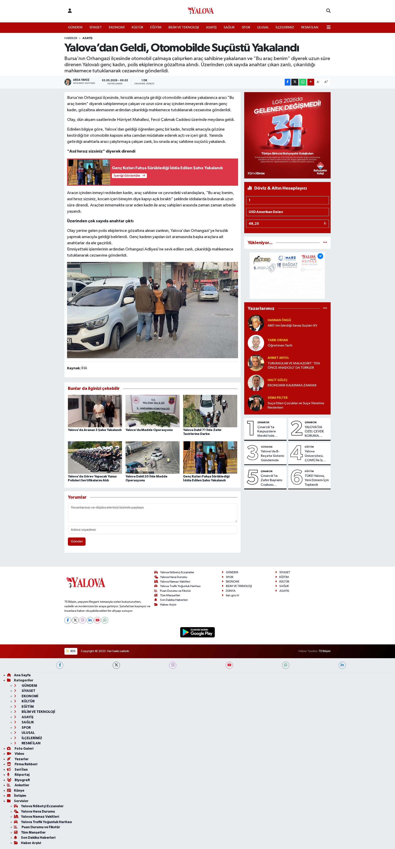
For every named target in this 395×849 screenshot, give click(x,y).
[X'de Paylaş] (294, 82)
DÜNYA (231, 590)
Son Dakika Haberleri (174, 599)
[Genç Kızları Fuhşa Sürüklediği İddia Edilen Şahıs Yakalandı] (210, 457)
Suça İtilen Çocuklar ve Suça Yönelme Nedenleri (296, 405)
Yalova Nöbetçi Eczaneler (177, 572)
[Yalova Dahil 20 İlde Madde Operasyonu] (152, 457)
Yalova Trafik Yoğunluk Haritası (180, 586)
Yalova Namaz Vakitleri (175, 581)
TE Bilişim (325, 651)
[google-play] (197, 632)
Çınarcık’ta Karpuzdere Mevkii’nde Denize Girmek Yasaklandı (268, 431)
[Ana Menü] (329, 27)
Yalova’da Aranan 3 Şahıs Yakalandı (95, 430)
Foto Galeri (23, 748)
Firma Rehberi (25, 764)
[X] (75, 620)
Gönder (77, 541)
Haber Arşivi (168, 604)
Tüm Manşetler (170, 595)
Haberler (70, 38)
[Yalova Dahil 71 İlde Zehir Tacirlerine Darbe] (210, 411)
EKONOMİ (117, 27)
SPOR (246, 27)
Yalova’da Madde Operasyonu (149, 430)
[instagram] (172, 665)
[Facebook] (67, 620)
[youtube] (229, 665)
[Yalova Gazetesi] (200, 11)
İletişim (20, 795)
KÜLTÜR (137, 27)
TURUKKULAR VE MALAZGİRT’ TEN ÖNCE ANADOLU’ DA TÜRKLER (294, 365)
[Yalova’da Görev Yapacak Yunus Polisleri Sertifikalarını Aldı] (95, 457)
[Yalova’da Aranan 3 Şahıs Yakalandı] (95, 411)
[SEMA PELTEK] (256, 402)
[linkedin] (342, 665)
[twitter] (116, 665)
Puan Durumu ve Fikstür (175, 590)
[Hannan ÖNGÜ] (256, 323)
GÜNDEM (75, 27)
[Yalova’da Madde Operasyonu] (152, 411)
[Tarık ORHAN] (256, 343)
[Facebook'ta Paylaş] (287, 82)
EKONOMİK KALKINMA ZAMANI (292, 385)
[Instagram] (82, 620)
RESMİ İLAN (309, 27)
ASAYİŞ (211, 27)
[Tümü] (325, 242)
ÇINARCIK (263, 422)
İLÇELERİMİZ (285, 27)
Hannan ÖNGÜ (279, 320)
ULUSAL (263, 27)
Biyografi (22, 780)
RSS (73, 651)
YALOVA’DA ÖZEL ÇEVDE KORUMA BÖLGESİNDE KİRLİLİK (315, 431)
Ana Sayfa (22, 675)
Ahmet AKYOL (278, 357)
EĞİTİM (155, 27)
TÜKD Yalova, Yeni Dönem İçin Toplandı (317, 480)
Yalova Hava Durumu (173, 577)
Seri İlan (21, 769)
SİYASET (95, 27)
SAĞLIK (229, 27)
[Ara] (328, 11)
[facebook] (59, 665)
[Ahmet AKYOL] (256, 363)
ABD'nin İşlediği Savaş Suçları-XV (292, 325)
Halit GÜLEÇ (277, 380)
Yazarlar (21, 759)
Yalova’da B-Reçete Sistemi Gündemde (272, 456)
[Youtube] (97, 620)
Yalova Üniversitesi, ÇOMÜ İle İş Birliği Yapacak (316, 456)
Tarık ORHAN (278, 340)
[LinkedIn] (90, 620)
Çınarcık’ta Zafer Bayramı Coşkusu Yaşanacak (271, 480)
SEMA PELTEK (278, 397)
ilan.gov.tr (232, 595)
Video (19, 753)
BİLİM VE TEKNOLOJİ (183, 27)
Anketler (21, 785)
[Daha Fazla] (310, 82)
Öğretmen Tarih (280, 345)
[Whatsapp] (104, 620)
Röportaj (21, 774)
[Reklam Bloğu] (287, 135)
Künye (19, 790)
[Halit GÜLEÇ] (256, 383)
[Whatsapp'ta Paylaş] (302, 82)
